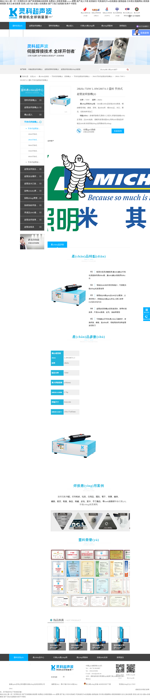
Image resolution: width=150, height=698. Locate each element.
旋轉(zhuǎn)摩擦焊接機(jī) (32, 191)
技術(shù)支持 (102, 657)
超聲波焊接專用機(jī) (32, 220)
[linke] (62, 673)
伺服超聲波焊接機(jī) (35, 69)
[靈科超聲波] (75, 64)
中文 (132, 16)
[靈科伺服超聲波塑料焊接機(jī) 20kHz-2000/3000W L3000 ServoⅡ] (120, 638)
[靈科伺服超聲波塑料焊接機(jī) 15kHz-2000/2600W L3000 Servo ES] (99, 638)
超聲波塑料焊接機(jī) (52, 69)
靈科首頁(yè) (17, 26)
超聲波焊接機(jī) (35, 26)
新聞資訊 (123, 26)
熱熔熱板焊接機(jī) (32, 205)
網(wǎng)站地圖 (40, 664)
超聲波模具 (29, 227)
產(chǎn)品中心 (38, 657)
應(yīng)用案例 (107, 26)
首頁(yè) (33, 76)
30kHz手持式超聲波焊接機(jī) (34, 145)
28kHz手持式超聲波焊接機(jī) (102, 76)
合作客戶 (51, 141)
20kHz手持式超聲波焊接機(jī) (34, 134)
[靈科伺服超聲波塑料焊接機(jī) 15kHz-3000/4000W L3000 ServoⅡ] (57, 638)
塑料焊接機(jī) (54, 26)
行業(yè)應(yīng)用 (87, 26)
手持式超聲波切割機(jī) (34, 162)
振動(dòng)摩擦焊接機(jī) (32, 198)
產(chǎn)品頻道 (44, 76)
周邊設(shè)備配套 (32, 212)
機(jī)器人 (70, 26)
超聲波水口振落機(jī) (32, 183)
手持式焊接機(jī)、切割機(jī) (32, 122)
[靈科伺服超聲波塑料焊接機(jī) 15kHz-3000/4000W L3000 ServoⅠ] (78, 638)
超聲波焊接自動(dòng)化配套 (70, 69)
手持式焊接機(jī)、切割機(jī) (61, 76)
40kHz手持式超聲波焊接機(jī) (34, 156)
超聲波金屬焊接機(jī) (32, 176)
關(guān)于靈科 (32, 33)
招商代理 (16, 33)
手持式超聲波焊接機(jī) (82, 76)
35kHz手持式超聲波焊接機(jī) (34, 151)
